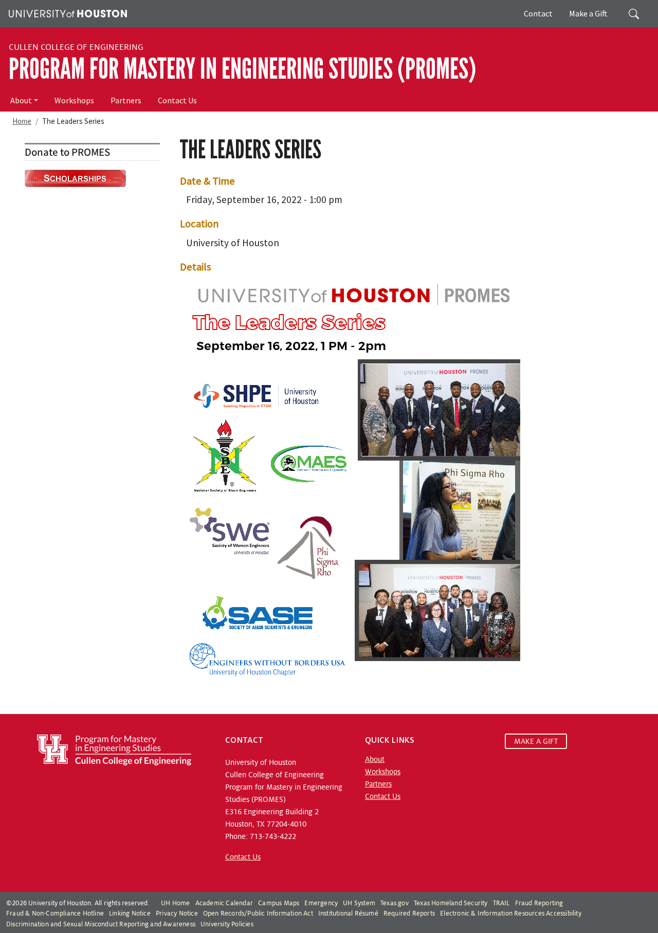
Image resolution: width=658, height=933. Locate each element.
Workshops (74, 100)
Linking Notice (130, 913)
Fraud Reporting (539, 903)
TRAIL (501, 903)
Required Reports (409, 913)
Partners (126, 100)
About (21, 100)
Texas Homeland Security (451, 903)
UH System (359, 903)
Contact (538, 13)
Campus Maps (278, 903)
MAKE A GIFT (536, 741)
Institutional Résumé (348, 913)
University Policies (226, 924)
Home (21, 121)
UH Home (175, 903)
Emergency (321, 903)
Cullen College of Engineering (76, 47)
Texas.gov (394, 903)
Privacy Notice (177, 913)
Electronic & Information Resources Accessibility (510, 913)
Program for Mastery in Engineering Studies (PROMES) (242, 68)
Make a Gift (588, 13)
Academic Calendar (224, 903)
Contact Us (177, 100)
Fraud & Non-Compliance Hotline (55, 913)
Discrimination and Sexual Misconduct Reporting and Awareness (100, 924)
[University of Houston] (66, 12)
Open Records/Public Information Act (258, 913)
